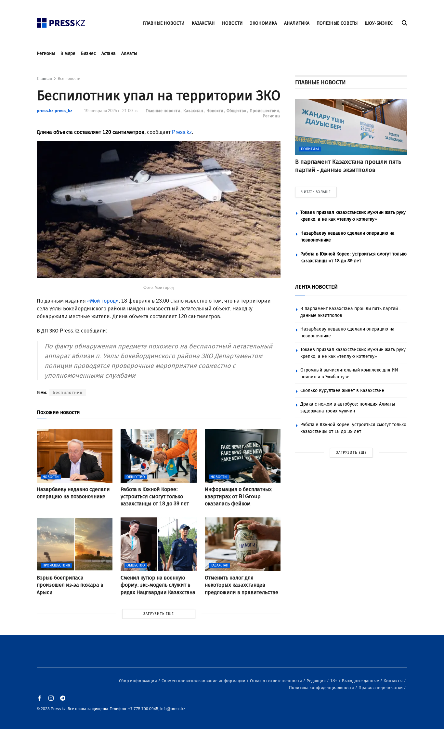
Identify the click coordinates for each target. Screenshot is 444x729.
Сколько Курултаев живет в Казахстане (342, 390)
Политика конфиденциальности (322, 687)
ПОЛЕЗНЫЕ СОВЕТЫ (337, 23)
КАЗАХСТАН (203, 23)
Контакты (394, 680)
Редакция (317, 680)
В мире (67, 53)
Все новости (69, 78)
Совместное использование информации (204, 680)
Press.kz (182, 132)
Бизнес (88, 53)
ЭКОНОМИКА (263, 23)
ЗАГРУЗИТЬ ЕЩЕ (158, 614)
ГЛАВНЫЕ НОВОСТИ (164, 23)
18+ (334, 680)
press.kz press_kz (54, 110)
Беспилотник (68, 392)
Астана (108, 53)
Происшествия (265, 110)
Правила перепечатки (381, 687)
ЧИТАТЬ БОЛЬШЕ (316, 192)
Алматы (129, 53)
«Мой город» (103, 301)
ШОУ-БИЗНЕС (379, 23)
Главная (44, 78)
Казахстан (193, 110)
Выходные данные (361, 680)
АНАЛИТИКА (296, 23)
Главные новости (163, 110)
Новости (215, 110)
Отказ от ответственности (276, 680)
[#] (61, 21)
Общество (237, 110)
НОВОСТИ (232, 23)
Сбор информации (138, 680)
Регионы (46, 53)
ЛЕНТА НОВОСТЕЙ (316, 287)
